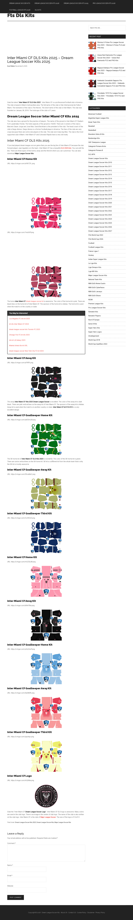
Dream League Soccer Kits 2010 (100, 162)
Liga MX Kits (93, 271)
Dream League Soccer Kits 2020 (100, 203)
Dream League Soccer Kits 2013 (100, 175)
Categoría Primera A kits (97, 146)
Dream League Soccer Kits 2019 (100, 199)
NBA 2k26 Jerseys (95, 292)
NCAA (90, 300)
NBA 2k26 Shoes (94, 296)
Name (10, 865)
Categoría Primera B (95, 150)
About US (64, 912)
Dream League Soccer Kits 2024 (100, 219)
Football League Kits (95, 247)
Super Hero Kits (94, 328)
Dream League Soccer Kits (45, 822)
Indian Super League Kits (97, 259)
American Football (94, 114)
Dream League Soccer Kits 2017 (100, 191)
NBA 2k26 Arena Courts (96, 283)
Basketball (92, 130)
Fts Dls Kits (21, 15)
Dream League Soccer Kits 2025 (25, 822)
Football (91, 243)
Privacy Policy (100, 912)
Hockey (91, 255)
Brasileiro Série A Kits (96, 134)
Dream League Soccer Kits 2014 (100, 179)
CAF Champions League (97, 142)
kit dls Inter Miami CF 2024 (19, 324)
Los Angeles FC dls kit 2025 (19, 319)
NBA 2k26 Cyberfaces (96, 287)
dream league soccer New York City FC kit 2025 (26, 351)
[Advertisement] (46, 40)
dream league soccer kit (35, 301)
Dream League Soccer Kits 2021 (100, 207)
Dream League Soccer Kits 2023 (100, 215)
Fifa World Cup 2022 (95, 235)
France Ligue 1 (93, 251)
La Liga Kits (92, 263)
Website (10, 886)
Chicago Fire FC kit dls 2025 (19, 335)
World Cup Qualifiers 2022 (97, 344)
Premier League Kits (95, 304)
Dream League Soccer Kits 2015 (100, 183)
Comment (11, 843)
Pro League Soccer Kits (97, 308)
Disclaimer (90, 912)
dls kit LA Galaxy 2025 (17, 340)
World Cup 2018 (94, 340)
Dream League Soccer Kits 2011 (100, 166)
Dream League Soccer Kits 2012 (100, 171)
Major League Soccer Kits (62, 822)
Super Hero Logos (95, 332)
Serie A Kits (92, 324)
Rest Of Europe (93, 320)
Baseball (91, 126)
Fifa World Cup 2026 (95, 239)
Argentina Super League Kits (98, 118)
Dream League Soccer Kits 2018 (100, 195)
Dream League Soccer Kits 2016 (100, 187)
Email (9, 876)
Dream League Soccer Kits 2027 (100, 231)
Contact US (72, 912)
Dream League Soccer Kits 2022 (100, 211)
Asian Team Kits (94, 122)
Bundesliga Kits (94, 138)
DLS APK (91, 154)
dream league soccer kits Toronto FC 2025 (24, 329)
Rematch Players (94, 316)
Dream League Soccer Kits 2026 (100, 227)
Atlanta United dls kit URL (18, 346)
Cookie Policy (81, 912)
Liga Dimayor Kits (94, 267)
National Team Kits (95, 279)
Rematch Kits (93, 312)
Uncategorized (93, 336)
